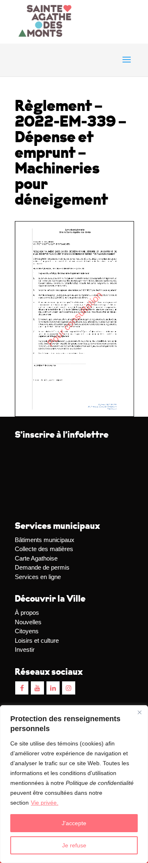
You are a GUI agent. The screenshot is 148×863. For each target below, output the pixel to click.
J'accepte (74, 823)
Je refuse (74, 845)
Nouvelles (28, 621)
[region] (74, 784)
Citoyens (27, 631)
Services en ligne (38, 576)
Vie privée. (44, 802)
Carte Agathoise (36, 558)
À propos (27, 612)
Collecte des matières (44, 548)
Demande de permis (42, 567)
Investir (25, 649)
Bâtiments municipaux (44, 539)
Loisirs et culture (37, 640)
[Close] (139, 712)
